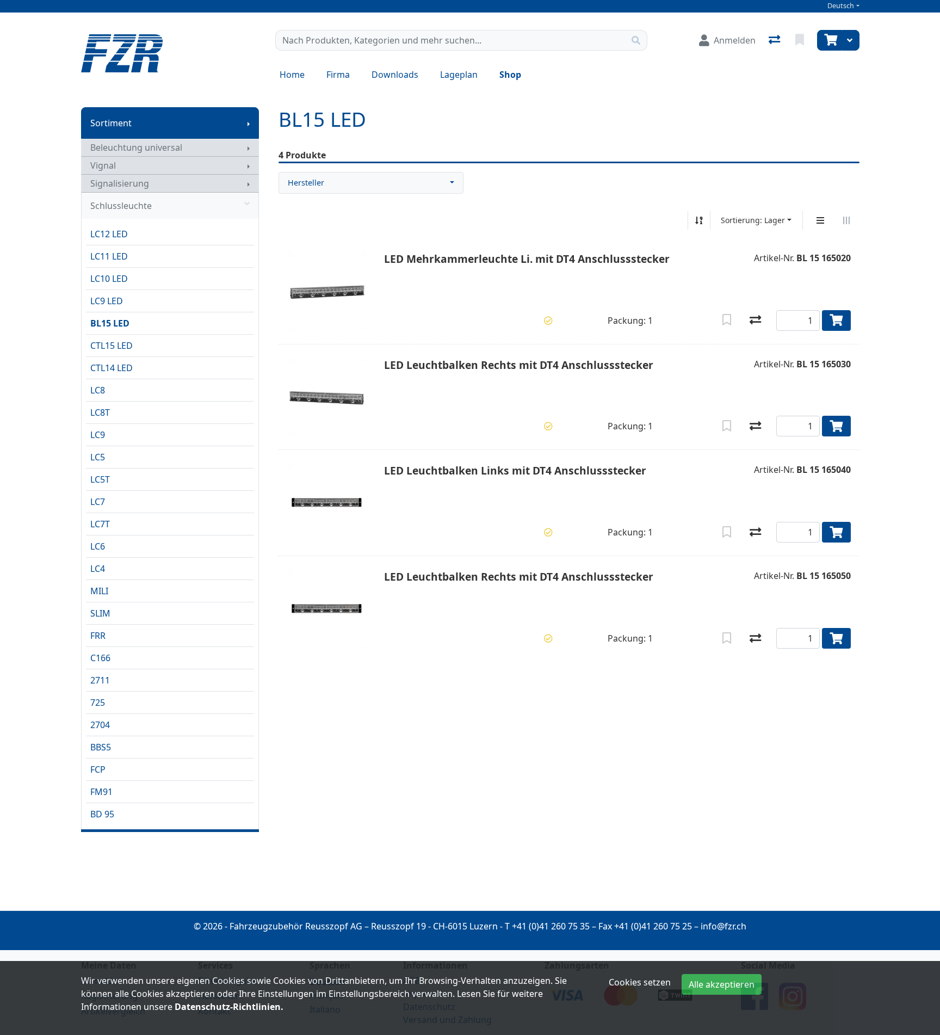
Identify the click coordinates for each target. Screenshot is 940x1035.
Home (292, 75)
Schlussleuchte (121, 206)
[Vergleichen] (755, 320)
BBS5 (100, 747)
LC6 (97, 546)
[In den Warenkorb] (836, 320)
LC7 (97, 502)
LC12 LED (109, 234)
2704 (100, 725)
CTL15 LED (111, 346)
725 (97, 703)
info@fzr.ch (723, 926)
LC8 (97, 390)
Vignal (103, 165)
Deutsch (840, 5)
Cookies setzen (640, 982)
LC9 (97, 435)
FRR (98, 636)
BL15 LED (109, 323)
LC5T (100, 479)
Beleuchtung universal (136, 147)
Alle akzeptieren (722, 984)
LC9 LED (106, 301)
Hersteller (306, 182)
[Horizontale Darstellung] (846, 220)
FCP (98, 769)
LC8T (100, 412)
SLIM (100, 613)
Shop (510, 75)
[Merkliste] (801, 40)
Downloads (395, 75)
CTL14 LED (111, 368)
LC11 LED (109, 256)
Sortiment (111, 123)
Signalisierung (119, 183)
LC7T (100, 524)
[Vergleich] (775, 40)
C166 (100, 658)
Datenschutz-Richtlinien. (229, 1007)
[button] (548, 320)
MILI (99, 591)
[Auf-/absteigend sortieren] (699, 220)
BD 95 (102, 814)
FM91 (101, 792)
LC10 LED (109, 279)
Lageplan (459, 75)
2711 (100, 680)
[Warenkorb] (829, 40)
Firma (338, 75)
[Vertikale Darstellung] (820, 220)
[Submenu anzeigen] (248, 123)
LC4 (97, 569)
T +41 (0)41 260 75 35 (547, 926)
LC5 (97, 457)
